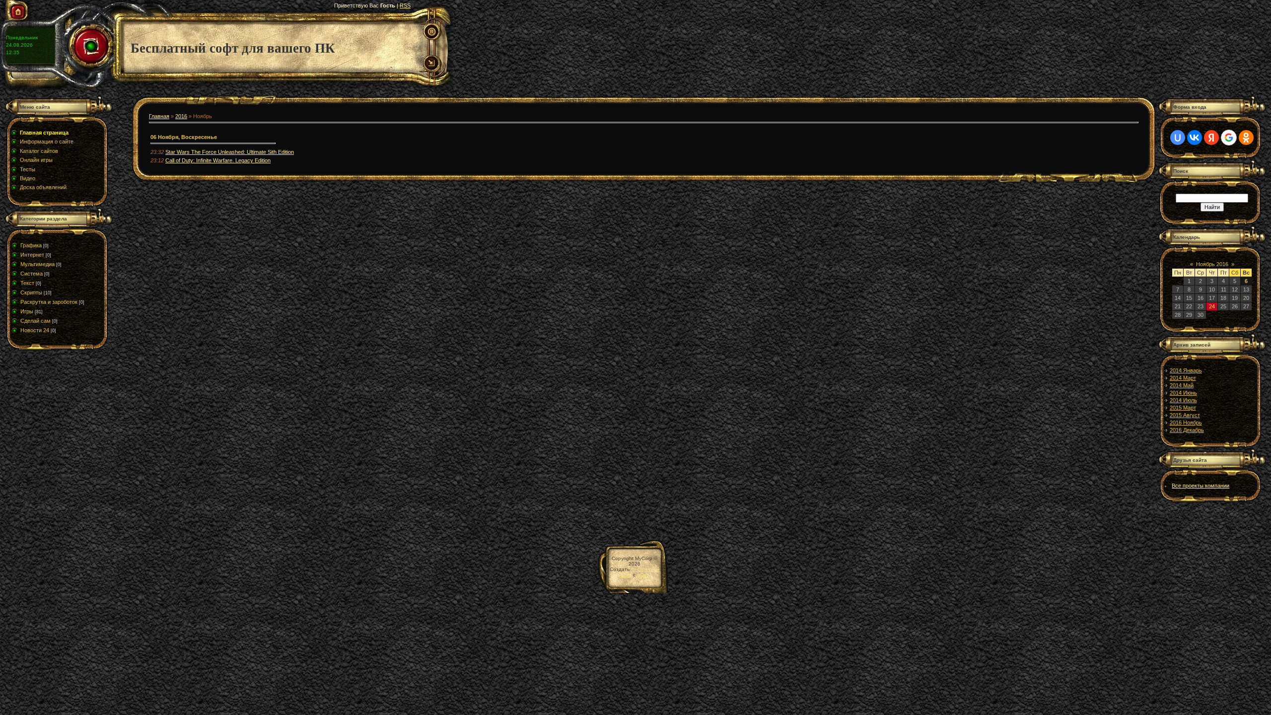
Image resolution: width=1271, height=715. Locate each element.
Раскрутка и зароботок (48, 302)
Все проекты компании (1200, 486)
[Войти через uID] (1177, 137)
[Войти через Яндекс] (1211, 137)
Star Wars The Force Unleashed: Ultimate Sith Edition (229, 152)
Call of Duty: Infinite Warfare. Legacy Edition (218, 160)
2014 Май (1182, 385)
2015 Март (1183, 408)
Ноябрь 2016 (1212, 264)
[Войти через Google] (1229, 137)
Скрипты (31, 292)
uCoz (643, 574)
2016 (181, 116)
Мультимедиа (37, 264)
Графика (31, 245)
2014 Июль (1183, 400)
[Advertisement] (67, 440)
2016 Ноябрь (1186, 423)
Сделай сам (35, 321)
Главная (159, 116)
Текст (27, 283)
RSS (405, 5)
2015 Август (1185, 415)
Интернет (32, 255)
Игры (26, 311)
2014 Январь (1186, 370)
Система (31, 274)
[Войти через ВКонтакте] (1194, 137)
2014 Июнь (1183, 393)
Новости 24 (34, 330)
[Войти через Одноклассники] (1246, 137)
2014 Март (1183, 378)
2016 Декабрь (1187, 430)
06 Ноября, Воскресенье (183, 137)
